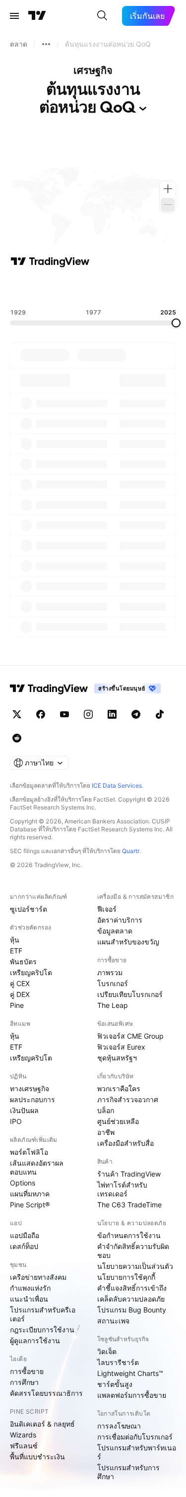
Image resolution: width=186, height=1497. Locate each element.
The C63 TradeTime (129, 1204)
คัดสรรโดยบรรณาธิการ (46, 1393)
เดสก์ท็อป (24, 1246)
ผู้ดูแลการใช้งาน (35, 1340)
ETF (16, 950)
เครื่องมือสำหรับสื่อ (125, 1143)
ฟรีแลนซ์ (24, 1445)
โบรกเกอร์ (112, 983)
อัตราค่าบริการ (119, 920)
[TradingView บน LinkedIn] (112, 714)
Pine (17, 1005)
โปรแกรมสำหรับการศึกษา (128, 1472)
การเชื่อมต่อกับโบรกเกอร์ (135, 1437)
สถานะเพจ (113, 1320)
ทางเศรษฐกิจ (29, 1088)
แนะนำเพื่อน (29, 1299)
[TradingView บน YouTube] (64, 714)
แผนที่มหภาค (30, 1193)
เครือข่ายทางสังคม (38, 1277)
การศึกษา (24, 1382)
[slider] (176, 322)
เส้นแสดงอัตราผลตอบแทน (36, 1167)
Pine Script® (30, 1204)
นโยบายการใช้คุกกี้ (126, 1277)
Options (22, 1183)
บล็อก (105, 1110)
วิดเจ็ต (107, 1351)
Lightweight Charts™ (130, 1373)
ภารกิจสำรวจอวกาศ (127, 1099)
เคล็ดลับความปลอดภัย (131, 1299)
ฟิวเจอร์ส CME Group (130, 1036)
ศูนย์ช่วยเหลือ (118, 1121)
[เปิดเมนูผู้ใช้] (14, 16)
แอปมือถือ (24, 1235)
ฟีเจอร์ (107, 909)
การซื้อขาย (27, 1371)
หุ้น (14, 940)
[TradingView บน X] (17, 714)
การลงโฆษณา (119, 1426)
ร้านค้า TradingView (129, 1174)
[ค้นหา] (102, 16)
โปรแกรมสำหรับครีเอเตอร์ (42, 1314)
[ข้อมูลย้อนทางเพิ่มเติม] (46, 44)
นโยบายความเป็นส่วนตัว (135, 1266)
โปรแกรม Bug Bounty (131, 1310)
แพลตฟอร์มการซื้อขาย (131, 1395)
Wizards (23, 1435)
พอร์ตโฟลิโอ (29, 1152)
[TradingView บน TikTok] (160, 714)
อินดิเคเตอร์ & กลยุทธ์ (42, 1424)
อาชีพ (106, 1132)
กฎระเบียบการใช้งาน (42, 1329)
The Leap (112, 1005)
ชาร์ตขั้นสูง (114, 1384)
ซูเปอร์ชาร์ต (28, 909)
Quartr (130, 851)
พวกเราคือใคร (118, 1088)
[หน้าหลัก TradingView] (37, 16)
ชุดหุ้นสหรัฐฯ (117, 1058)
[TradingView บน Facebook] (41, 714)
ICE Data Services (117, 785)
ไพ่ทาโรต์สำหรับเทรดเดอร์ (122, 1189)
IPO (16, 1121)
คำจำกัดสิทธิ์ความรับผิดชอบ (133, 1250)
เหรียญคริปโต (31, 972)
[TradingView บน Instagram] (88, 714)
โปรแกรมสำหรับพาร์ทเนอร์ (136, 1452)
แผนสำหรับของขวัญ (128, 941)
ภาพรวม (110, 972)
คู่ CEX (20, 983)
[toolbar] (93, 288)
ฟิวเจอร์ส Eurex (121, 1047)
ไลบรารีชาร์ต (118, 1362)
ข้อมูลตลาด (114, 931)
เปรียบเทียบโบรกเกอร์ (130, 994)
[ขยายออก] (168, 205)
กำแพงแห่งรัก (30, 1288)
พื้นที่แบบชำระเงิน (37, 1456)
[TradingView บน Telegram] (136, 714)
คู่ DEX (20, 994)
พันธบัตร (23, 961)
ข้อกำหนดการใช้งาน (129, 1235)
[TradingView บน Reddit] (17, 738)
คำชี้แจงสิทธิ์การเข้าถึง (132, 1288)
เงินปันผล (24, 1110)
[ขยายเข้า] (168, 189)
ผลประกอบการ (32, 1099)
